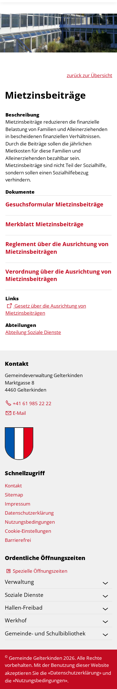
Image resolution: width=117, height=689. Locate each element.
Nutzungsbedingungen (30, 522)
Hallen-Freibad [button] (24, 607)
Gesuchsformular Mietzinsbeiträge (54, 204)
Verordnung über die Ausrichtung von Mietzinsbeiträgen (58, 275)
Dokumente (20, 192)
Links (12, 298)
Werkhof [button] (15, 620)
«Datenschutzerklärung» (74, 672)
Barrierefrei (18, 540)
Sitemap (14, 494)
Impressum (17, 503)
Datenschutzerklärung (29, 513)
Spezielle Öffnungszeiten (40, 571)
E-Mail (19, 413)
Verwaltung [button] (19, 581)
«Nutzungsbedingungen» (40, 680)
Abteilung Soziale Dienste (33, 332)
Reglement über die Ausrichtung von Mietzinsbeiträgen (56, 247)
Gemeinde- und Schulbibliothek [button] (45, 633)
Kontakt (13, 485)
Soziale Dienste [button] (24, 594)
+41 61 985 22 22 (32, 403)
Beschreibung (22, 114)
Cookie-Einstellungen (28, 531)
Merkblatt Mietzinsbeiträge (44, 224)
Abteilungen (20, 325)
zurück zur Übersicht (89, 75)
